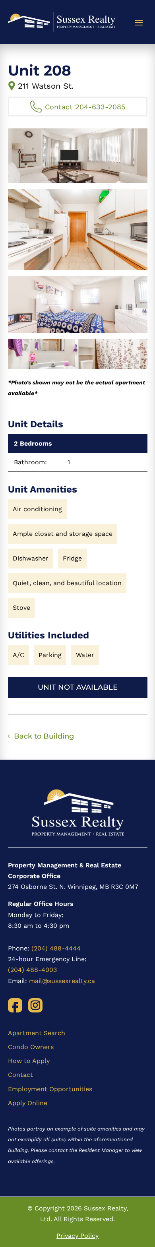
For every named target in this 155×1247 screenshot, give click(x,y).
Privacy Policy (77, 1235)
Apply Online (27, 1103)
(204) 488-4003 (32, 970)
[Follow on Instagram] (35, 1005)
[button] (77, 155)
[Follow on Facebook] (15, 1005)
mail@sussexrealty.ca (62, 981)
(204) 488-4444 (56, 948)
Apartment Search (36, 1033)
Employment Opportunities (50, 1089)
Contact (20, 1074)
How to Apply (29, 1061)
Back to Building (44, 736)
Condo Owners (31, 1047)
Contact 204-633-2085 (85, 107)
